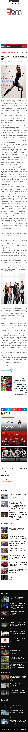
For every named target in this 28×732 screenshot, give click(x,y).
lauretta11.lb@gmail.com (5, 367)
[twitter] (13, 3)
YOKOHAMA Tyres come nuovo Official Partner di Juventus (14, 457)
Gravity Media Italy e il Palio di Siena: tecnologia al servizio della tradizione (17, 543)
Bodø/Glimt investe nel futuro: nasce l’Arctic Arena (18, 658)
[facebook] (10, 3)
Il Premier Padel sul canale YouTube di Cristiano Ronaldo (18, 632)
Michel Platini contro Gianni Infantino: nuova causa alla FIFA (18, 677)
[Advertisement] (14, 29)
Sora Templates (9, 729)
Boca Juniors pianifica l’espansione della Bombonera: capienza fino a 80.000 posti (18, 665)
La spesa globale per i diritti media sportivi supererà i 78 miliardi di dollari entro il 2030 (18, 625)
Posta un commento (7, 481)
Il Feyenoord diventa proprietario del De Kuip (16, 651)
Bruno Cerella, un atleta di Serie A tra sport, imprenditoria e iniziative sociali (18, 495)
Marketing (23, 61)
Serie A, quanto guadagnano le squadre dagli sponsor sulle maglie (17, 577)
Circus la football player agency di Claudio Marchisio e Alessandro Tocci (18, 692)
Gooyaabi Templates (22, 729)
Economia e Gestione (16, 61)
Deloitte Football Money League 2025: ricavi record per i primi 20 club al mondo (17, 557)
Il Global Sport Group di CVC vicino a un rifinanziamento (18, 720)
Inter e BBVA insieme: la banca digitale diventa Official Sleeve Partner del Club (18, 605)
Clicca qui (17, 390)
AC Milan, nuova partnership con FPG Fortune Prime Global (12, 426)
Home (2, 46)
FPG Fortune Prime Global (7, 417)
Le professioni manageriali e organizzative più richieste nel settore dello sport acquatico (17, 713)
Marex (3, 433)
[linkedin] (15, 3)
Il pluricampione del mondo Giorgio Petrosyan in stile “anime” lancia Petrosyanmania (17, 536)
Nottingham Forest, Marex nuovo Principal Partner (13, 442)
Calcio (3, 448)
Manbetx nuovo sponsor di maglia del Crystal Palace (16, 529)
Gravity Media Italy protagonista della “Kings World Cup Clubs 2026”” (18, 550)
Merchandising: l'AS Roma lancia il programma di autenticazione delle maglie (18, 563)
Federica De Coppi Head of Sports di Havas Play (17, 704)
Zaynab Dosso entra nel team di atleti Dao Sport (18, 597)
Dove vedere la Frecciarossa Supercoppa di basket (17, 639)
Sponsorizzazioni (4, 63)
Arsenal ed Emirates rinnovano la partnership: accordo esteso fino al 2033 (18, 570)
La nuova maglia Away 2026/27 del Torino (18, 612)
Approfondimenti (7, 61)
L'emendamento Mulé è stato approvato (17, 684)
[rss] (18, 3)
